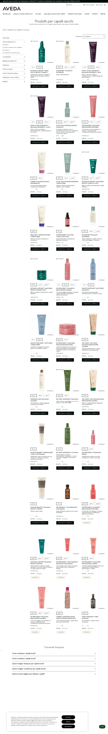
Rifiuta (68, 721)
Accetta (68, 717)
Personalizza (68, 726)
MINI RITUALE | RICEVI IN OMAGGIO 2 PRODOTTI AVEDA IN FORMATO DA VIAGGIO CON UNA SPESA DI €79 (41, 1)
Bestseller (6, 14)
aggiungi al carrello (39, 86)
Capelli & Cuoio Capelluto (14, 30)
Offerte (95, 14)
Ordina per (79, 36)
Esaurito (86, 522)
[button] (102, 727)
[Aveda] (12, 9)
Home (4, 30)
